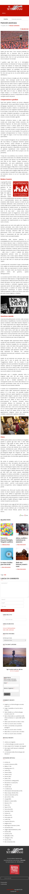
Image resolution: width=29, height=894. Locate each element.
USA (5, 574)
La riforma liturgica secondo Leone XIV (14, 744)
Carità (5, 770)
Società (6, 833)
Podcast (6, 813)
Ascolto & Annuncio (9, 764)
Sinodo (6, 831)
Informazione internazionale (11, 791)
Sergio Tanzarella (8, 708)
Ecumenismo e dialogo (10, 780)
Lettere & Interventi (9, 795)
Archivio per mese (7, 638)
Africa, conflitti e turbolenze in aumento (21, 540)
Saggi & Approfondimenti (10, 829)
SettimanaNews (10, 889)
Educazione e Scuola (9, 782)
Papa (5, 807)
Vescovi (6, 839)
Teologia (6, 837)
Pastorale (6, 811)
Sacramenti (7, 827)
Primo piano (7, 817)
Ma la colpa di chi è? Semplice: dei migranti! (15, 746)
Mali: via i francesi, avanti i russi (21, 564)
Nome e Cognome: (9, 688)
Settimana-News (6, 544)
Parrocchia (7, 809)
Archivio (6, 762)
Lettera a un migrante (9, 742)
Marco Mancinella (8, 716)
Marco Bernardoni (21, 544)
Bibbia (6, 766)
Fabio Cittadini (8, 712)
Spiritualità (7, 835)
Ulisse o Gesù (20, 721)
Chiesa (6, 772)
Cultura (6, 774)
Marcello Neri (24, 29)
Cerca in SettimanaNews (9, 628)
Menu (4, 13)
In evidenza (7, 788)
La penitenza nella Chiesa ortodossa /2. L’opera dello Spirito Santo (14, 717)
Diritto (6, 778)
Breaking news (8, 768)
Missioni (6, 803)
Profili (5, 819)
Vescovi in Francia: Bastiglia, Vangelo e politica (7, 540)
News (5, 805)
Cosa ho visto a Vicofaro (15, 723)
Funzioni (6, 786)
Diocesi (6, 776)
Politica (6, 19)
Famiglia (6, 784)
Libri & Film (7, 797)
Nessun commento (14, 25)
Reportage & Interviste (10, 825)
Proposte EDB (8, 821)
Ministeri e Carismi (9, 801)
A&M (17, 891)
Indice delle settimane (8, 630)
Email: (6, 683)
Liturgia (6, 799)
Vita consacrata (8, 842)
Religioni (6, 823)
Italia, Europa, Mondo (9, 793)
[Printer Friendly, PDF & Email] (23, 516)
